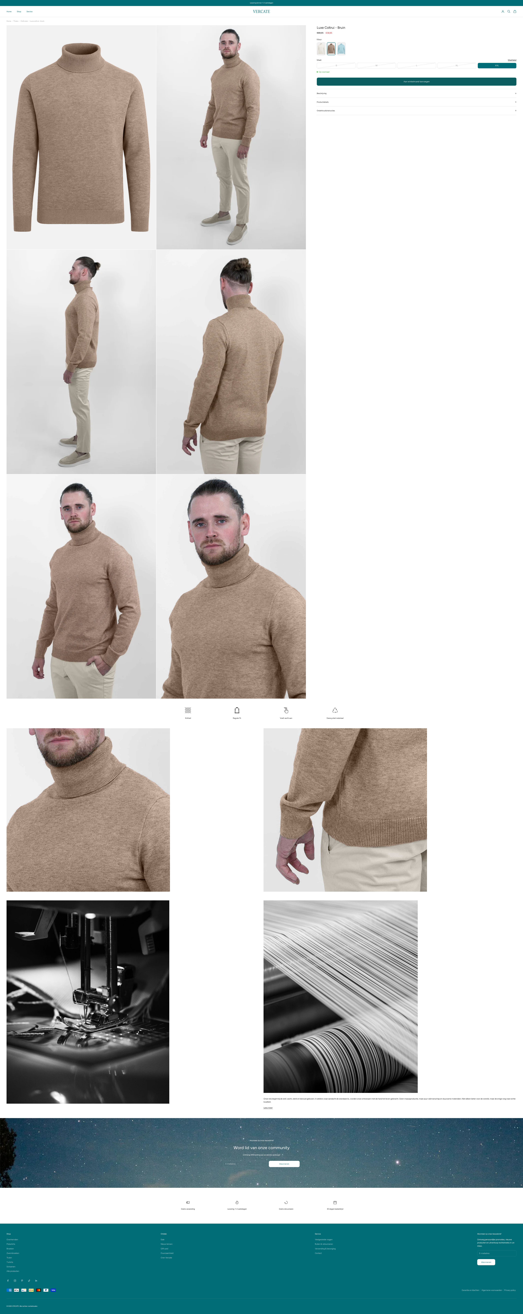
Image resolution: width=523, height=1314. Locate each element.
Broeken (10, 1248)
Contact (318, 1253)
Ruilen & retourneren (324, 1244)
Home (9, 11)
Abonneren (284, 1164)
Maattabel (512, 60)
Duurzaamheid (167, 1253)
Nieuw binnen (166, 1244)
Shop (19, 11)
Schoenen (11, 1266)
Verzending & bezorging (325, 1248)
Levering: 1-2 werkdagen (237, 1209)
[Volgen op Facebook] (8, 1280)
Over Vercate (166, 1257)
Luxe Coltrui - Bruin (37, 21)
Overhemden (12, 1239)
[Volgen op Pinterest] (22, 1280)
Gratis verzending (188, 1209)
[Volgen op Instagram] (15, 1280)
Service (29, 11)
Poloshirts (11, 1244)
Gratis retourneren (286, 1209)
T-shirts (10, 1262)
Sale (162, 1239)
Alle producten (13, 1271)
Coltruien (24, 21)
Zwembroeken (13, 1253)
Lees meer (268, 1108)
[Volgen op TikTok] (29, 1280)
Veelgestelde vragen (323, 1239)
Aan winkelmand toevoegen (417, 81)
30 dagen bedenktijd (335, 1209)
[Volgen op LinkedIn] (36, 1280)
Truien (15, 21)
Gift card (164, 1248)
